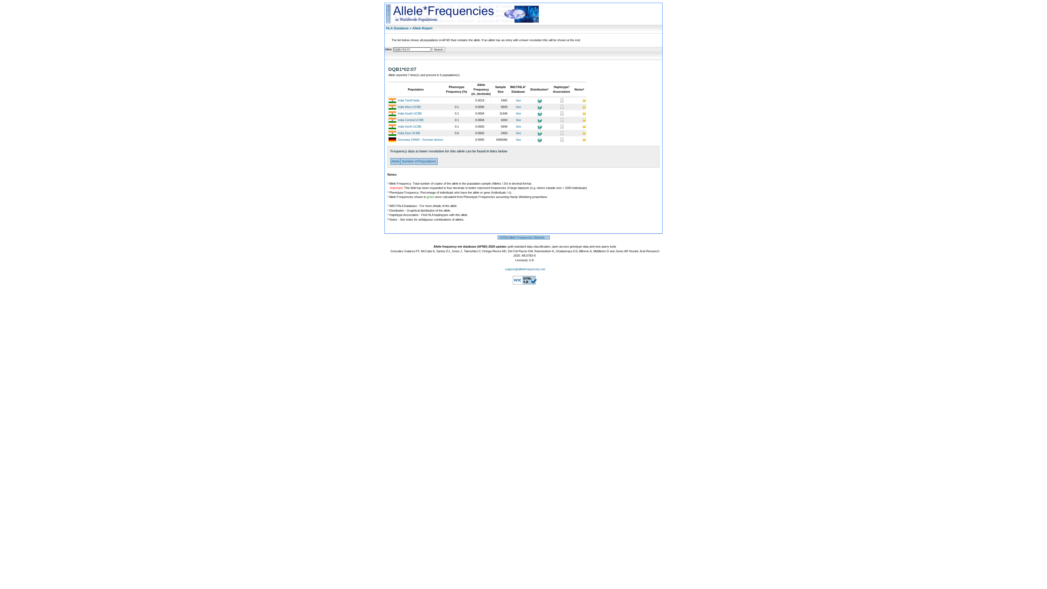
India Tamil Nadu (409, 100)
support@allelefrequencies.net (525, 269)
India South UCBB (410, 113)
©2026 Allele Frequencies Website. (523, 237)
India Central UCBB (410, 120)
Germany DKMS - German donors (420, 139)
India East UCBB (409, 133)
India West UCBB (409, 107)
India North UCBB (409, 126)
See (518, 100)
